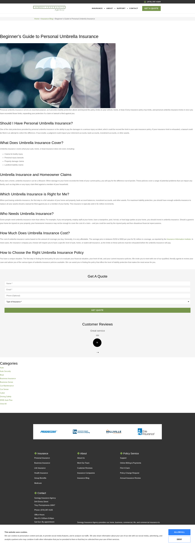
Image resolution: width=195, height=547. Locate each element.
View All (3, 404)
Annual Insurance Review (130, 478)
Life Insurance (40, 468)
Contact (133, 8)
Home (36, 19)
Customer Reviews (84, 468)
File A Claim (125, 468)
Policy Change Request (129, 473)
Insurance (97, 8)
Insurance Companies (86, 473)
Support (121, 8)
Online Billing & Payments (130, 463)
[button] (96, 352)
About (109, 8)
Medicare (38, 483)
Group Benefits (40, 478)
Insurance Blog (47, 19)
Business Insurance (42, 463)
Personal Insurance (42, 458)
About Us (81, 458)
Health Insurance (41, 473)
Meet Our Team (83, 463)
